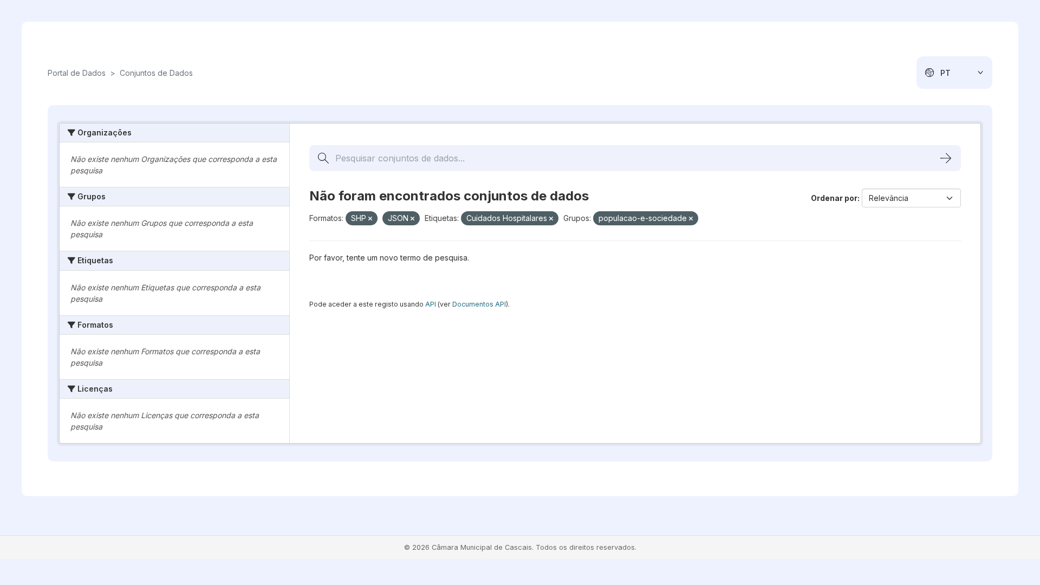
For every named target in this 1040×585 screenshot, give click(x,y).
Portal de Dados (77, 72)
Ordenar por (834, 198)
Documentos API (479, 304)
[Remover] (370, 219)
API (430, 304)
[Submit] (946, 158)
